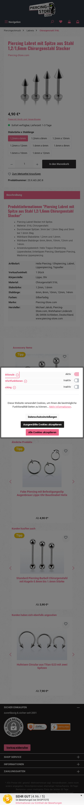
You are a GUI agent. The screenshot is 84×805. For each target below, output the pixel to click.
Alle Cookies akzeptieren (42, 432)
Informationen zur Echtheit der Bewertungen (39, 803)
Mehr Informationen (60, 406)
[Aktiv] (78, 374)
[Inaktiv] (78, 380)
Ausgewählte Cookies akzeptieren (42, 424)
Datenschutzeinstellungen (42, 416)
